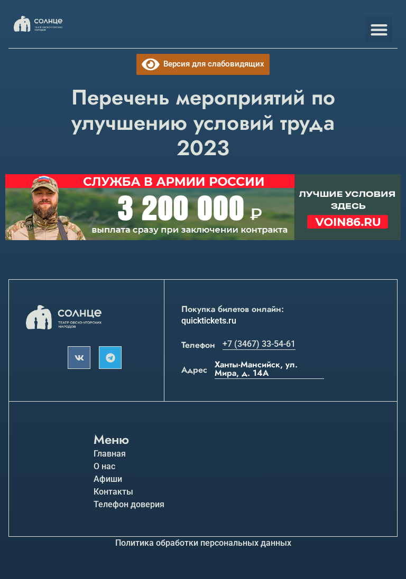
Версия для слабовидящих (211, 64)
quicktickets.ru (208, 321)
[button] (378, 29)
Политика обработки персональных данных (203, 543)
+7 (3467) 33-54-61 (259, 344)
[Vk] (79, 357)
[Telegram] (110, 357)
